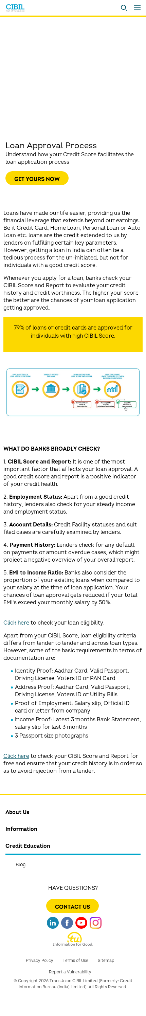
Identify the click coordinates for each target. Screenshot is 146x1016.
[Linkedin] (53, 925)
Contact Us (72, 907)
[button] (124, 7)
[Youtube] (81, 925)
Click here (16, 622)
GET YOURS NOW (37, 179)
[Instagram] (96, 925)
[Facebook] (67, 925)
